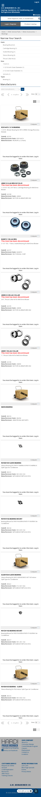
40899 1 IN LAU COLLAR (9, 351)
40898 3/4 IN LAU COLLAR (10, 295)
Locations (25, 754)
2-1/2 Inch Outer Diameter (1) (12, 71)
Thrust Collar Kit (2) (9, 59)
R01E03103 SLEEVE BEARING (11, 463)
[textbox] (18, 19)
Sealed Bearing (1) (9, 52)
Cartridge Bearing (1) (10, 48)
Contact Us (25, 752)
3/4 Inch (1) (6, 74)
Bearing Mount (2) (9, 45)
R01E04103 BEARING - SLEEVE (11, 687)
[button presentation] (19, 89)
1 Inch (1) (6, 64)
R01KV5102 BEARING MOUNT (11, 519)
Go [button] (23, 89)
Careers (24, 748)
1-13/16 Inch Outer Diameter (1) (13, 67)
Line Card (25, 766)
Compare (34, 124)
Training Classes (7, 775)
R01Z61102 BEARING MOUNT (11, 631)
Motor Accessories (28, 32)
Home (4, 32)
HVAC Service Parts (14, 32)
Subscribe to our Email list (10, 748)
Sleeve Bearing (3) (9, 55)
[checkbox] (38, 124)
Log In (37, 2)
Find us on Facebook (10, 750)
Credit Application (7, 770)
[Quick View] (20, 114)
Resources (5, 772)
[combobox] (19, 18)
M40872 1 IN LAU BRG (9, 239)
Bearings (5, 34)
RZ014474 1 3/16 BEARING (10, 127)
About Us (25, 742)
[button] (39, 18)
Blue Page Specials (28, 768)
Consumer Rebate (28, 744)
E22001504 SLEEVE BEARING (11, 575)
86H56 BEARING (7, 407)
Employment (26, 750)
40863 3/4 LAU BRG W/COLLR (11, 183)
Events (24, 770)
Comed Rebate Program (30, 746)
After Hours (5, 773)
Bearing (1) (6, 79)
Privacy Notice (26, 772)
